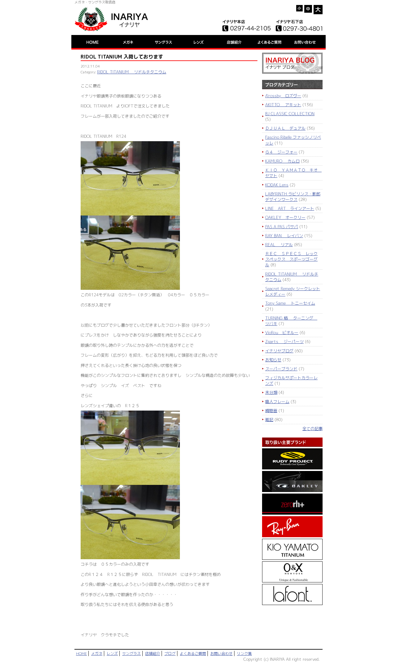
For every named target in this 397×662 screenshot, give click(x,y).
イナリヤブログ (279, 351)
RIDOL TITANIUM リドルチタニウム (131, 72)
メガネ (96, 653)
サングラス (131, 653)
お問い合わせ (221, 653)
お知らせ (273, 360)
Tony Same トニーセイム (290, 303)
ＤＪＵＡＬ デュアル (285, 128)
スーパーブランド (281, 369)
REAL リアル (279, 244)
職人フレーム (277, 401)
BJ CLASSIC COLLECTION (289, 113)
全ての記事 (312, 428)
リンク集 (244, 653)
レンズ (112, 653)
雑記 (269, 419)
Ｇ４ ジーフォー (281, 152)
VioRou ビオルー (281, 332)
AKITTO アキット (283, 104)
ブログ (170, 653)
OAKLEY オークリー (285, 217)
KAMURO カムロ (282, 161)
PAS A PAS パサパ (281, 226)
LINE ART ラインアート (289, 208)
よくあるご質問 (193, 653)
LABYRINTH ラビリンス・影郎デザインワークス (292, 196)
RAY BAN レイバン (284, 235)
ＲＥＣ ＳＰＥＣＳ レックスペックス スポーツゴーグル (291, 259)
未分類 (271, 392)
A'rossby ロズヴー (283, 95)
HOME (81, 653)
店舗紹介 (152, 653)
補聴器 (271, 410)
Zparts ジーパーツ (284, 341)
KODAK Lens (276, 185)
